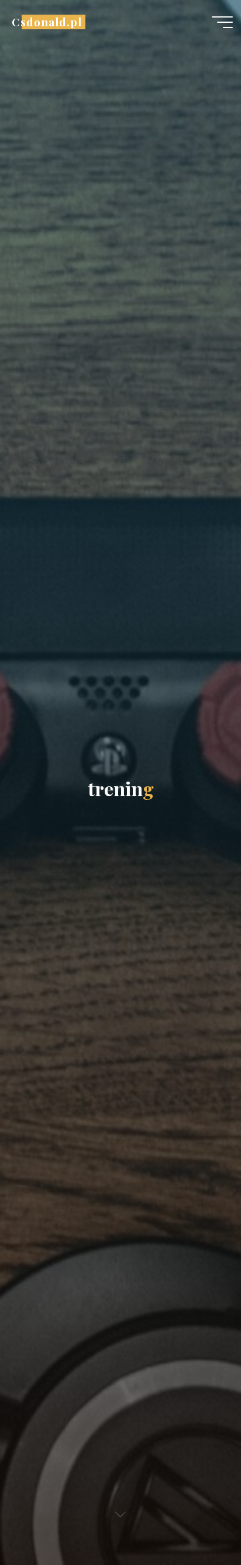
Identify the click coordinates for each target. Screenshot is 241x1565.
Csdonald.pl (46, 22)
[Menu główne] (222, 22)
